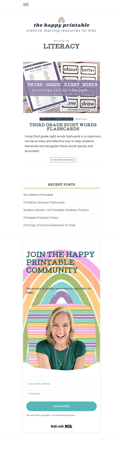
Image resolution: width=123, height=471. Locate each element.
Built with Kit (61, 426)
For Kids (46, 119)
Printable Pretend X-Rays (41, 217)
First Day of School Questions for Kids (49, 225)
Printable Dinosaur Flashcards (44, 202)
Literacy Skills (62, 119)
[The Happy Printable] (61, 24)
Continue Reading (63, 160)
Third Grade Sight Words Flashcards (63, 127)
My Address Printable (38, 194)
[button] (61, 338)
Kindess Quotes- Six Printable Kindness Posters (56, 210)
